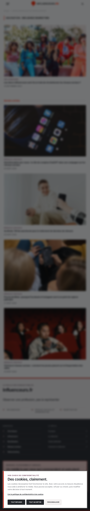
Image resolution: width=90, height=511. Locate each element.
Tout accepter (35, 502)
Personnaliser (53, 502)
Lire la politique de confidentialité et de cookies (25, 494)
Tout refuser (16, 502)
